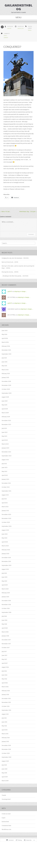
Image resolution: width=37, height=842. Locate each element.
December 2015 (6, 698)
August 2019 (5, 569)
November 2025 (6, 350)
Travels (29, 30)
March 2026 (5, 342)
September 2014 (6, 757)
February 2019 (6, 593)
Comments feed (6, 825)
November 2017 (6, 643)
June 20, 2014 (21, 28)
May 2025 (4, 365)
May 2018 (4, 624)
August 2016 (5, 667)
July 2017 (4, 651)
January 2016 (5, 694)
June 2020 (4, 534)
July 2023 (4, 428)
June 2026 (4, 330)
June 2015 (4, 722)
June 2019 (4, 577)
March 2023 (5, 444)
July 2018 (4, 616)
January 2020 (5, 553)
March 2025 (5, 369)
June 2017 (4, 655)
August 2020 (5, 530)
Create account (6, 814)
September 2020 (6, 526)
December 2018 (6, 600)
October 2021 (6, 487)
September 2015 (6, 710)
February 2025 (6, 373)
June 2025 (4, 362)
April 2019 (5, 585)
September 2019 (6, 565)
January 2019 (5, 596)
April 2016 (5, 683)
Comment (31, 234)
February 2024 (6, 416)
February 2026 (6, 346)
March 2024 (5, 412)
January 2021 (5, 510)
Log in (3, 818)
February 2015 (6, 737)
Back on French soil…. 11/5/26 (10, 262)
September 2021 (6, 491)
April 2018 (5, 628)
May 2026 (4, 334)
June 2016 (4, 675)
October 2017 (6, 647)
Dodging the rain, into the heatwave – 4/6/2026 (15, 258)
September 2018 (6, 612)
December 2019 (6, 557)
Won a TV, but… (5, 211)
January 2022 (5, 479)
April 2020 (5, 542)
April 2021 (5, 503)
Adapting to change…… (20, 291)
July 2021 (4, 499)
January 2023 (5, 448)
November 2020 (6, 518)
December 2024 (6, 381)
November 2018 (6, 604)
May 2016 (4, 679)
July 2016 (4, 671)
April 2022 (5, 475)
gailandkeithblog (18, 7)
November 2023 (6, 424)
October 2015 (5, 706)
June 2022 (4, 467)
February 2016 (6, 690)
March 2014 (5, 780)
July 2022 (4, 463)
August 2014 (5, 761)
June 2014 (4, 769)
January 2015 (5, 741)
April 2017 (5, 663)
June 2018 (4, 620)
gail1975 (9, 28)
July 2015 (4, 718)
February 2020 (6, 550)
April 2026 (5, 338)
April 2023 (5, 440)
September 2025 (6, 354)
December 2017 (6, 640)
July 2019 (4, 573)
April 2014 (5, 777)
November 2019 (6, 561)
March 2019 (5, 589)
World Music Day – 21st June (28, 211)
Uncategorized (6, 799)
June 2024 (4, 401)
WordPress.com (6, 829)
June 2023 (4, 432)
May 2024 (4, 405)
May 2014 (4, 773)
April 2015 (4, 730)
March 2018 (5, 632)
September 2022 (6, 456)
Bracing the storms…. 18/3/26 (10, 272)
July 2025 (4, 358)
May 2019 (4, 581)
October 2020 (6, 522)
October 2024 (6, 389)
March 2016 (5, 686)
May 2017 (4, 659)
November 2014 (6, 749)
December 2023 (6, 420)
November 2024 (6, 385)
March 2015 (5, 733)
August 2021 (5, 495)
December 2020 (6, 514)
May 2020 (4, 538)
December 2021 (6, 483)
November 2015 (6, 702)
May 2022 (4, 471)
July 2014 (4, 765)
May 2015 (4, 726)
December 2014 (6, 745)
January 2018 (5, 636)
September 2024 (6, 393)
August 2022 (5, 459)
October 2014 (6, 753)
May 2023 (4, 436)
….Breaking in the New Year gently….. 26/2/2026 (15, 276)
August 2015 (5, 714)
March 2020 (5, 546)
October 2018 (6, 608)
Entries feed (5, 821)
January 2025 (5, 377)
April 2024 (5, 409)
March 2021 (5, 506)
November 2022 (6, 452)
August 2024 (5, 397)
